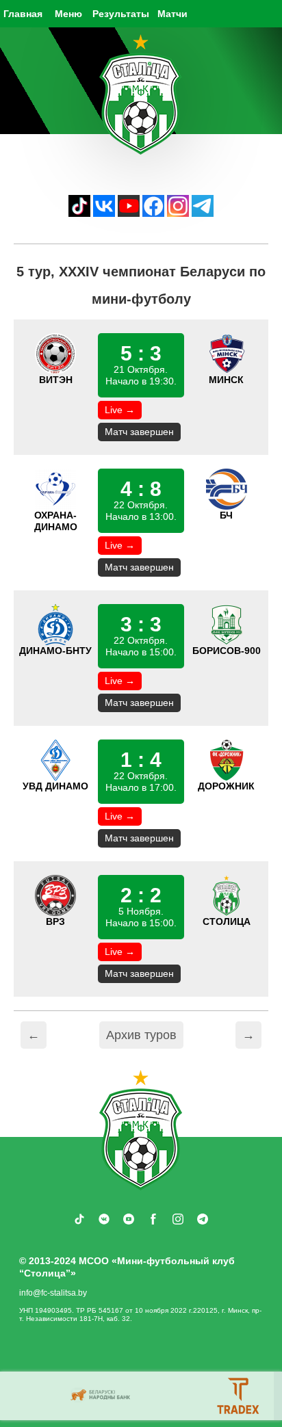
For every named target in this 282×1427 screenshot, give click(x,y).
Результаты (120, 13)
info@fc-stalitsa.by (53, 1293)
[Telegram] (203, 213)
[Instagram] (178, 213)
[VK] (104, 213)
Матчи (172, 13)
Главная (22, 13)
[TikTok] (79, 213)
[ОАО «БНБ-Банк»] (102, 1396)
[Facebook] (153, 213)
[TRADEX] (238, 1396)
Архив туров (141, 1035)
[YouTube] (129, 213)
